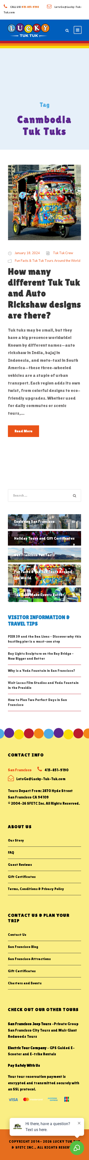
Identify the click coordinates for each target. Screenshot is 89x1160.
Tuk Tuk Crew (63, 253)
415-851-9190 (30, 6)
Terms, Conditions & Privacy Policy (36, 889)
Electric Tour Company (27, 1048)
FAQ (11, 852)
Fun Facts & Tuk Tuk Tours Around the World (47, 261)
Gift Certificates (22, 877)
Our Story (16, 840)
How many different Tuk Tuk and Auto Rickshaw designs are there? (44, 293)
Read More (23, 431)
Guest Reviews (20, 865)
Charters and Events (25, 983)
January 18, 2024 (27, 253)
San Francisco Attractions (29, 959)
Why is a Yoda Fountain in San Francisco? (41, 671)
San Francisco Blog (23, 947)
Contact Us (17, 935)
